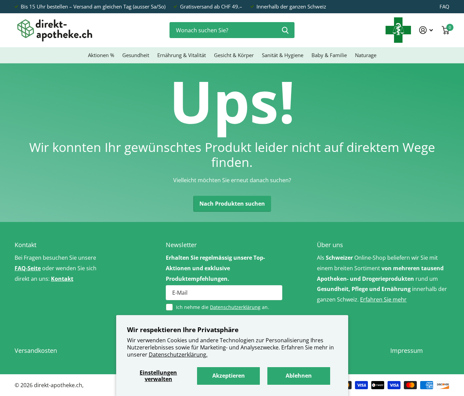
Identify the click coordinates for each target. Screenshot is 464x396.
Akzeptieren (228, 375)
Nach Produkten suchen (232, 203)
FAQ (444, 6)
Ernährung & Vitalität (181, 55)
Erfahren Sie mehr (383, 299)
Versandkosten (36, 350)
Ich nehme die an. (222, 307)
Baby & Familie (329, 55)
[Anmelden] (426, 30)
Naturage (365, 55)
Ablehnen (299, 375)
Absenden (285, 30)
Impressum (406, 350)
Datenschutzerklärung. (178, 354)
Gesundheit (135, 55)
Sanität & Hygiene (282, 55)
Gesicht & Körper (234, 55)
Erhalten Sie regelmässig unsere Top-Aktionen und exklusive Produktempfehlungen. (215, 268)
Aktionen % (101, 55)
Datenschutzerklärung (235, 307)
